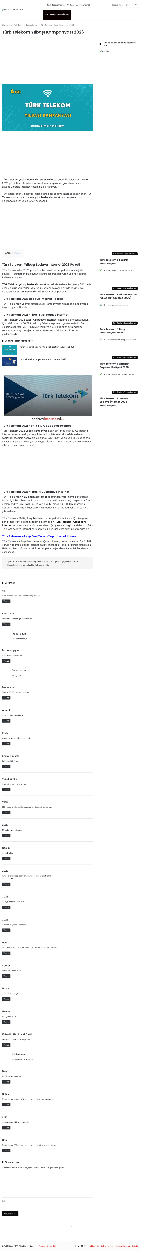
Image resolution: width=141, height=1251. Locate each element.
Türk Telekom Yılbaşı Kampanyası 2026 (112, 330)
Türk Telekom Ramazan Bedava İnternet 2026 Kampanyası (114, 402)
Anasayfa (8, 25)
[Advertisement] (47, 60)
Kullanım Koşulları (123, 1246)
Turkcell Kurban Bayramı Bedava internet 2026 (42, 359)
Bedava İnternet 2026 (48, 1246)
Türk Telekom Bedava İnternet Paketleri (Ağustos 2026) (47, 347)
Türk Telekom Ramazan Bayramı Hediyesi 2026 (114, 365)
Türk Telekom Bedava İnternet (57, 14)
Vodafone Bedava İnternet (78, 5)
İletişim (135, 1246)
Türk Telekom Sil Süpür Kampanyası (114, 261)
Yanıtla (6, 601)
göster (17, 253)
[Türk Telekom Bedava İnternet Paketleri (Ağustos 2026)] (9, 350)
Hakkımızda (94, 1246)
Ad (3, 1201)
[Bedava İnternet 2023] (12, 10)
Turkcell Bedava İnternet (54, 5)
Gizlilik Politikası (107, 1246)
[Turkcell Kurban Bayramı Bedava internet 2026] (9, 361)
